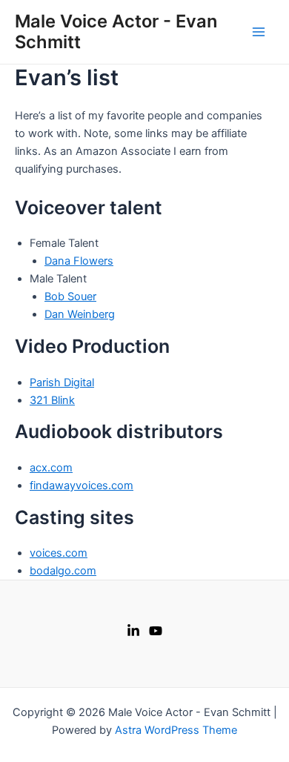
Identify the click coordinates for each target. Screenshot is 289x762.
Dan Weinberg (79, 314)
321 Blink (52, 400)
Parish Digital (62, 382)
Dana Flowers (78, 261)
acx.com (51, 467)
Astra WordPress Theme (176, 730)
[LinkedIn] (133, 630)
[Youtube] (155, 630)
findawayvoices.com (81, 485)
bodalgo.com (63, 570)
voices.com (58, 553)
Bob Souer (70, 296)
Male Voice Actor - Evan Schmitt (116, 31)
